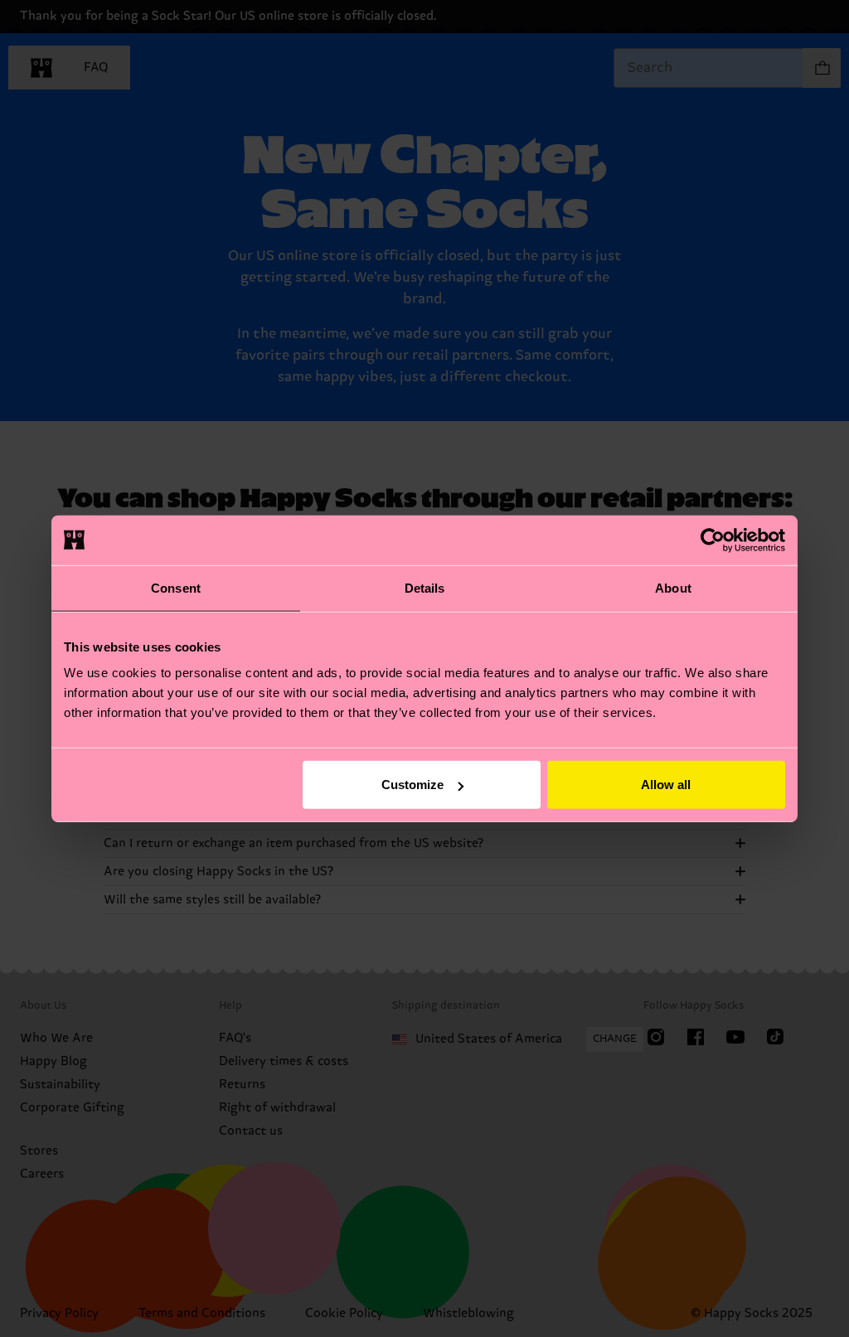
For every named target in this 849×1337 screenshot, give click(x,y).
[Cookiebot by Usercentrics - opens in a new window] (712, 539)
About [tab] (673, 587)
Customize (412, 784)
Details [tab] (425, 587)
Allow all (666, 784)
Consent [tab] (176, 587)
